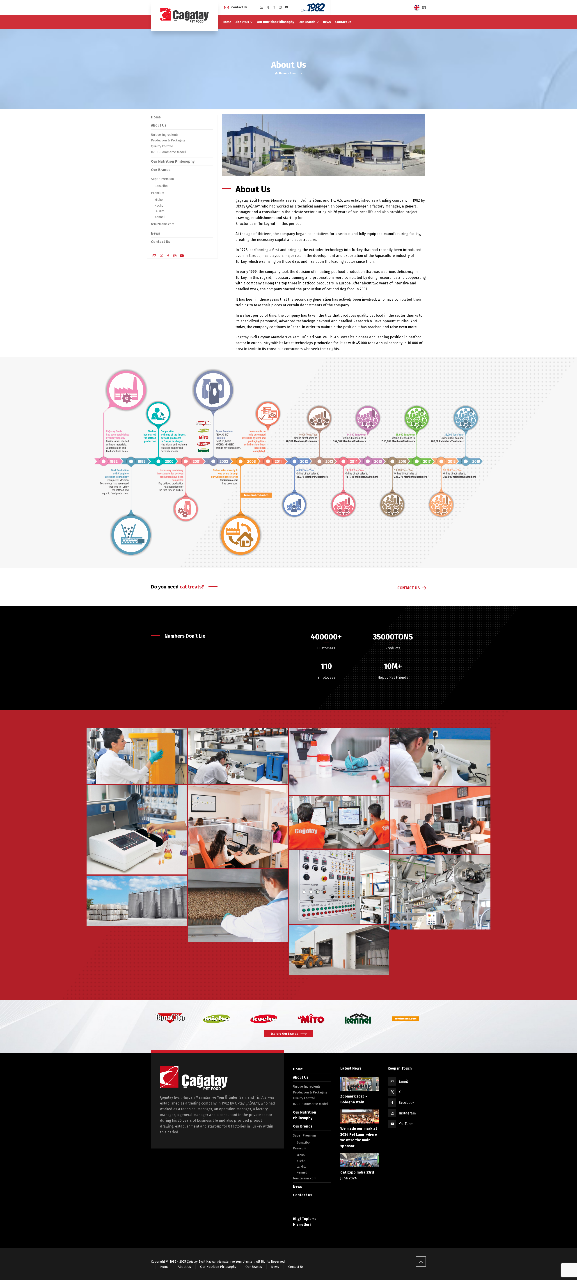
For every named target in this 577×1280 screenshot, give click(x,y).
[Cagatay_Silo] (136, 901)
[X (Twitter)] (268, 7)
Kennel (159, 217)
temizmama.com (162, 224)
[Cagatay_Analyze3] (339, 761)
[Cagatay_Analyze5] (136, 829)
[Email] (261, 7)
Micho (158, 200)
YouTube (406, 1124)
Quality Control (162, 146)
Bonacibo (161, 186)
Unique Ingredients (165, 135)
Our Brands (160, 170)
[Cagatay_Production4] (440, 892)
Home (156, 117)
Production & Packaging (168, 140)
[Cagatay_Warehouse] (339, 950)
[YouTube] (286, 7)
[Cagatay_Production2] (339, 887)
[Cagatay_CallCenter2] (440, 820)
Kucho (158, 206)
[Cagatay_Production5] (238, 905)
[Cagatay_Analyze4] (440, 757)
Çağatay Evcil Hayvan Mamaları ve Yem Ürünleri (220, 1262)
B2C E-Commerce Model (168, 152)
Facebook (406, 1102)
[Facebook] (274, 7)
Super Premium (162, 179)
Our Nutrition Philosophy (173, 161)
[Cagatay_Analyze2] (238, 756)
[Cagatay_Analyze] (136, 756)
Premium (157, 193)
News (155, 233)
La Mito (159, 211)
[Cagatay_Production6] (339, 822)
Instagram (407, 1113)
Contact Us (239, 7)
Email (403, 1081)
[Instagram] (280, 7)
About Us (158, 125)
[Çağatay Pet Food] (184, 15)
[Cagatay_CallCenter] (238, 826)
